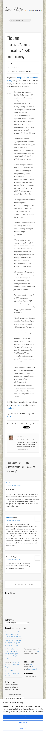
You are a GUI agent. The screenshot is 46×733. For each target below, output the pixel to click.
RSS (30, 664)
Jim (6, 671)
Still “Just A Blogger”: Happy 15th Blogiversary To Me (13, 634)
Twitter (18, 25)
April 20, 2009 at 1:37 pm (13, 520)
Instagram (31, 25)
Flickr (27, 25)
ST (11, 64)
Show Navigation (35, 19)
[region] (23, 716)
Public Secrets (10, 483)
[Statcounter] (28, 674)
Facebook (13, 25)
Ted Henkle (9, 640)
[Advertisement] (32, 636)
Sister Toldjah (32, 669)
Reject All (23, 728)
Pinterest (22, 25)
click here (36, 651)
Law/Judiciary (21, 71)
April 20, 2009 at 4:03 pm (13, 559)
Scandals (28, 71)
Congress (13, 71)
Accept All (23, 717)
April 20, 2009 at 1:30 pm (13, 485)
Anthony (9, 517)
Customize (23, 723)
